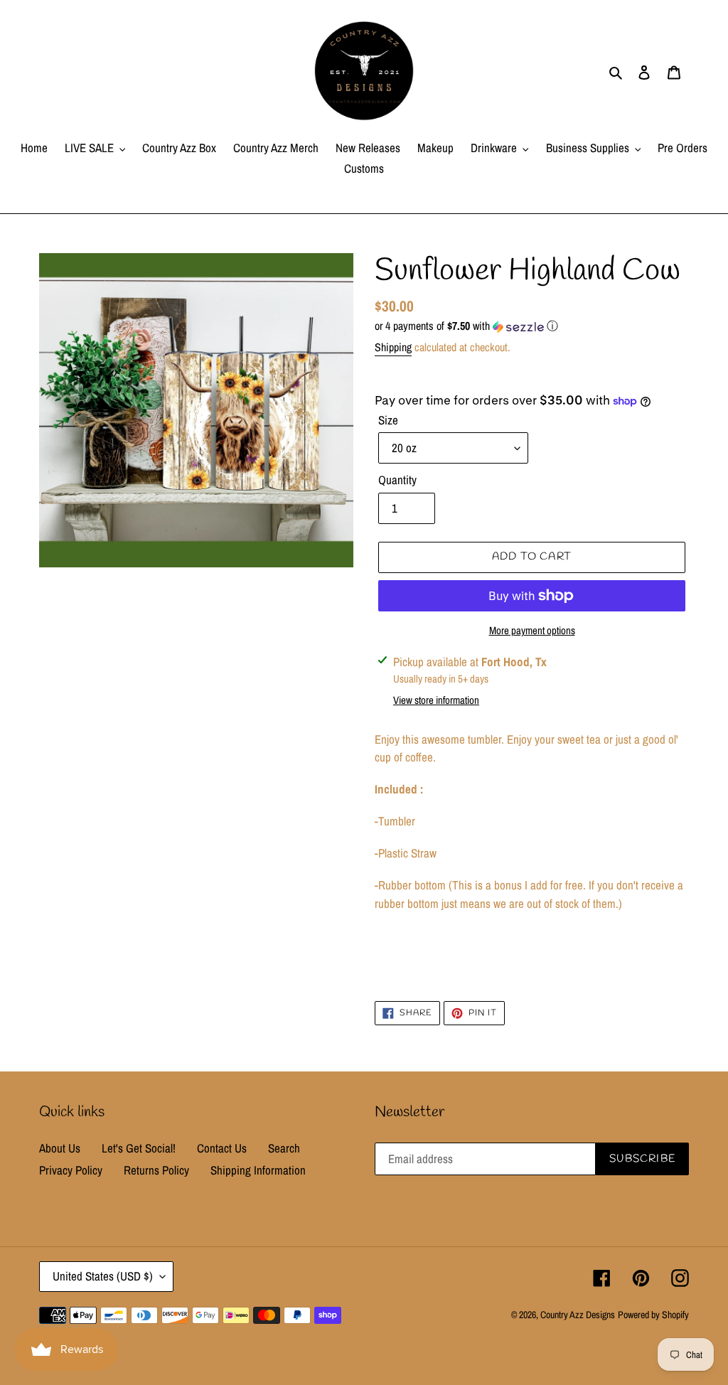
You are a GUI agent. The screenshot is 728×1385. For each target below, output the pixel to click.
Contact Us (222, 1148)
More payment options (532, 630)
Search (284, 1148)
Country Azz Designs (577, 1314)
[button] (466, 326)
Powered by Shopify (653, 1314)
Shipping (393, 347)
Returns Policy (156, 1170)
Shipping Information (258, 1170)
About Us (59, 1148)
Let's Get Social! (139, 1148)
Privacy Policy (70, 1170)
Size (388, 420)
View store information (436, 699)
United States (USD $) (103, 1276)
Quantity (397, 479)
